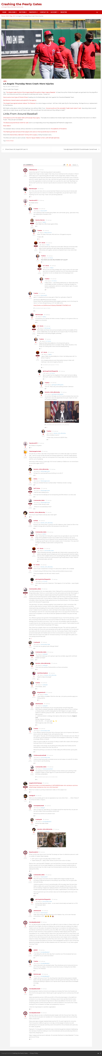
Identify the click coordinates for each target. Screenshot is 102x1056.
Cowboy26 (37, 642)
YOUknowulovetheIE (40, 755)
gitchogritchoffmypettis (50, 371)
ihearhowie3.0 (33, 852)
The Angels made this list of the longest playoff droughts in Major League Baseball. (31, 92)
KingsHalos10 (41, 692)
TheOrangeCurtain (35, 451)
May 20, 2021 (6, 86)
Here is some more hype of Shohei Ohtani (15, 97)
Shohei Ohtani (10, 140)
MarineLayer (33, 188)
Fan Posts (32, 12)
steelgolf (32, 795)
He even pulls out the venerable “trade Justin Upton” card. (63, 108)
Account (54, 12)
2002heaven (33, 169)
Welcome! (12, 12)
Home (4, 12)
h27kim (36, 520)
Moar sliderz (6, 125)
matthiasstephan (42, 673)
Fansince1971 (33, 200)
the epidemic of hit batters (59, 128)
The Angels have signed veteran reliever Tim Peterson (19, 103)
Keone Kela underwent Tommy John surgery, (23, 134)
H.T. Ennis (42, 242)
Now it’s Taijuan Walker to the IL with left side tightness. (43, 138)
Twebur (36, 208)
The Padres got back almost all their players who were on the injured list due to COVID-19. (30, 131)
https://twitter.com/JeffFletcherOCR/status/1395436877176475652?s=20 (52, 305)
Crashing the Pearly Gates (21, 4)
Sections (22, 12)
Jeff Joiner (37, 488)
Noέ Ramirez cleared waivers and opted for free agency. (19, 100)
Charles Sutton (15, 86)
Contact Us (44, 12)
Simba (35, 479)
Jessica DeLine (40, 220)
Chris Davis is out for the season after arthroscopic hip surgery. (21, 117)
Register (64, 12)
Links (4, 81)
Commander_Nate (39, 500)
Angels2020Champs (35, 783)
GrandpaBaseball (39, 805)
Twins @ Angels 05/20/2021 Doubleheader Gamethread (80, 149)
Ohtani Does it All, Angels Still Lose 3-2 (16, 149)
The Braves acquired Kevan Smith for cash (15, 122)
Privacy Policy (34, 1053)
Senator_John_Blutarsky (52, 392)
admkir (36, 950)
